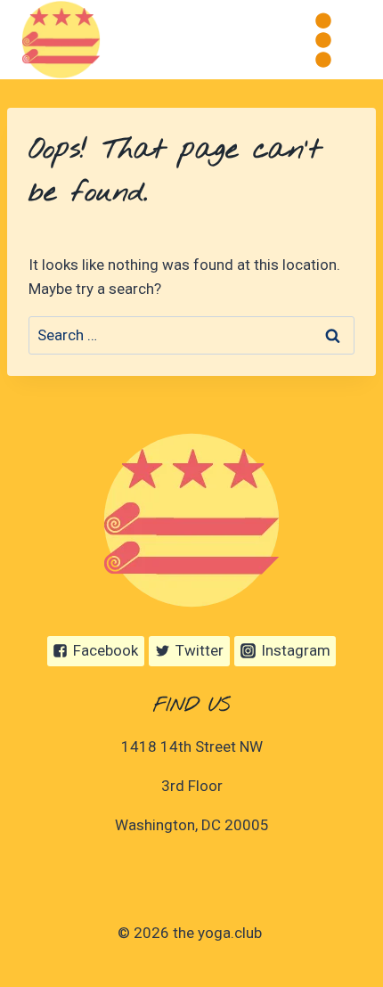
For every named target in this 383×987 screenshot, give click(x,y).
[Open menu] (323, 40)
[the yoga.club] (61, 39)
